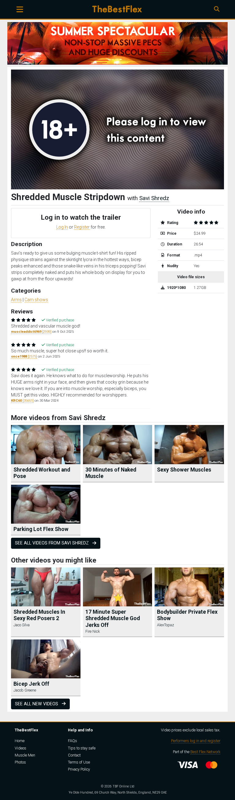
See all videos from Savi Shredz (52, 543)
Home (19, 740)
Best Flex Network (205, 751)
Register (82, 227)
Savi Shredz (154, 198)
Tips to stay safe (81, 748)
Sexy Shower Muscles (184, 470)
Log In (62, 227)
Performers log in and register (195, 740)
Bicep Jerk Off (31, 684)
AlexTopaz (165, 625)
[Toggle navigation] (19, 9)
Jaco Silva (21, 625)
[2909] (31, 332)
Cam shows (36, 299)
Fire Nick (92, 631)
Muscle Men (25, 755)
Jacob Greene (24, 690)
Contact (74, 755)
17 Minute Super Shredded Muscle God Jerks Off (112, 618)
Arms (16, 299)
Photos (20, 762)
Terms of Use (79, 762)
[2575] (24, 356)
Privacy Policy (79, 769)
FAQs (72, 740)
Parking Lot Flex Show (41, 529)
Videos (20, 748)
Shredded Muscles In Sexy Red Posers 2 (39, 615)
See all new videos (37, 704)
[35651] (22, 401)
